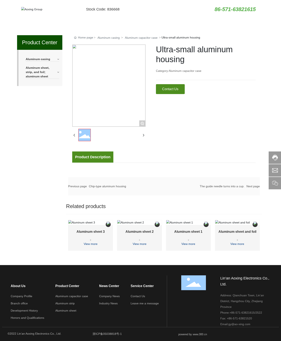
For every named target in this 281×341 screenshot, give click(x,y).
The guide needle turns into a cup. (222, 186)
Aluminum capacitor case (141, 37)
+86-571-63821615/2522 (246, 312)
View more (91, 244)
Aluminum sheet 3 (91, 231)
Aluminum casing (109, 37)
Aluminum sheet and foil (237, 231)
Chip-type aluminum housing (107, 186)
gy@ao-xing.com (239, 324)
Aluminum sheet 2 (139, 231)
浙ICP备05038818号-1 (107, 333)
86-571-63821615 (235, 9)
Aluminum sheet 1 (188, 231)
